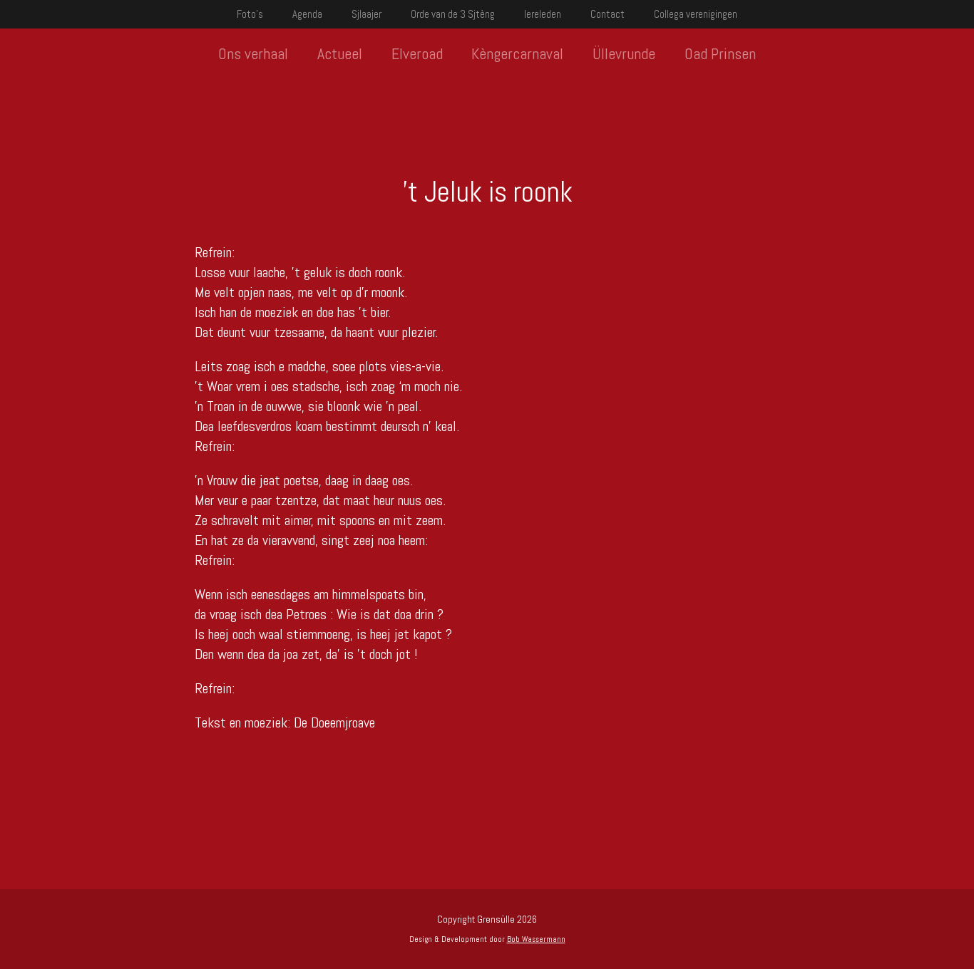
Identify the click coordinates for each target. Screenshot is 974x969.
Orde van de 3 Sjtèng (453, 14)
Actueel (339, 53)
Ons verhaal (253, 53)
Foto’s (250, 14)
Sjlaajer (366, 14)
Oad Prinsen (720, 53)
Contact (607, 14)
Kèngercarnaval (517, 53)
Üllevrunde (624, 53)
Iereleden (542, 14)
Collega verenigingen (695, 14)
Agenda (307, 14)
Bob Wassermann (536, 939)
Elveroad (417, 53)
